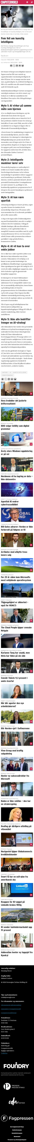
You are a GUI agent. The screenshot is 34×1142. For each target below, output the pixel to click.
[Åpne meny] (27, 2)
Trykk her (4, 1053)
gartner (5, 372)
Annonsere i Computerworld (11, 1009)
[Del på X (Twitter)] (14, 65)
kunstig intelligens (19, 372)
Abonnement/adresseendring (11, 1005)
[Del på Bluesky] (22, 65)
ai (10, 372)
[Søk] (31, 2)
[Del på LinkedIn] (17, 65)
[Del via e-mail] (19, 65)
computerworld (7, 375)
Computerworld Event (8, 1013)
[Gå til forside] (12, 2)
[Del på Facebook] (11, 65)
